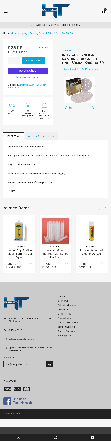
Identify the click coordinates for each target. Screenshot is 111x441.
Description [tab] (13, 136)
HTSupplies (67, 50)
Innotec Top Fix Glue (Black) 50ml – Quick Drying (19, 254)
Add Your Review (90, 69)
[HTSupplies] (55, 10)
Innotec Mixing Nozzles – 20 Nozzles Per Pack (55, 254)
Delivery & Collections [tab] (41, 136)
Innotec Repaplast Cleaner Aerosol (91, 252)
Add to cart (33, 60)
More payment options (28, 77)
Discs (16, 87)
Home (6, 33)
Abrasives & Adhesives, (29, 84)
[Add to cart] (30, 264)
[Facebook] (17, 400)
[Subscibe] (49, 364)
